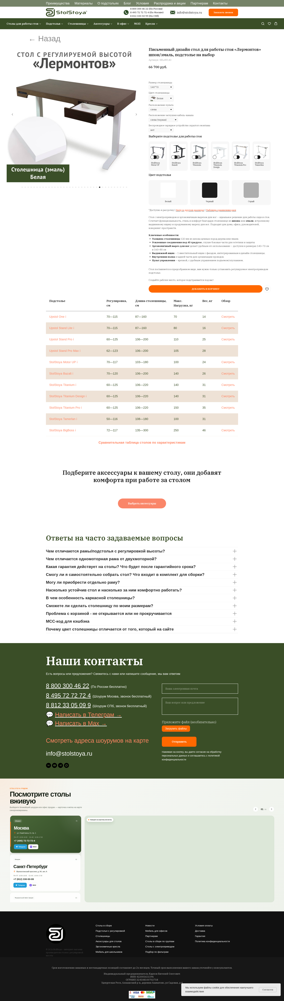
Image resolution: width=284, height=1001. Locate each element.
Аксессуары (101, 23)
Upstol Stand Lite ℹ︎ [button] (61, 328)
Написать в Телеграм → (88, 714)
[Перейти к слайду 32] (114, 187)
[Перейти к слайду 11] (52, 187)
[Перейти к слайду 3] (28, 187)
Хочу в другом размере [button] (190, 210)
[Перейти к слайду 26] (96, 187)
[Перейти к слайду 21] (81, 187)
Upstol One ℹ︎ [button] (57, 316)
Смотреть (228, 339)
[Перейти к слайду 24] (90, 187)
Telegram (22, 847)
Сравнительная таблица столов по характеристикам (142, 442)
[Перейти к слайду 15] (64, 187)
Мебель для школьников (109, 952)
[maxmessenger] (66, 765)
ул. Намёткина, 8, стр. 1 (26, 833)
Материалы (84, 3)
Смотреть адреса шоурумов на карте (97, 740)
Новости (150, 925)
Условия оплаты (204, 925)
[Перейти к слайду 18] (72, 187)
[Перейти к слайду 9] (46, 187)
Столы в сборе (104, 925)
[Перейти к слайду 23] (87, 187)
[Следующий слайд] (136, 114)
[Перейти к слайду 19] (75, 187)
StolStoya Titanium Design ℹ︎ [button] (68, 396)
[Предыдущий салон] (255, 809)
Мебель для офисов (156, 931)
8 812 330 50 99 (139, 15)
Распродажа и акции (170, 3)
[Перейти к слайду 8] (43, 187)
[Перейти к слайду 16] (67, 187)
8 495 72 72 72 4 (139, 12)
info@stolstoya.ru (189, 12)
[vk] (48, 765)
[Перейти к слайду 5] (34, 187)
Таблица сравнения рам (221, 210)
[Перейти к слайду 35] (123, 187)
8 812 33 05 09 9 (68, 705)
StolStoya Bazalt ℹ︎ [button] (61, 373)
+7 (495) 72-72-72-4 (24, 840)
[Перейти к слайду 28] (102, 187)
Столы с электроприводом (159, 946)
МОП (137, 23)
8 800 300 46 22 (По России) (146, 8)
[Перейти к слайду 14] (61, 187)
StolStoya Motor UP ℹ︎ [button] (63, 362)
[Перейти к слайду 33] (117, 187)
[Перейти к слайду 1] (22, 187)
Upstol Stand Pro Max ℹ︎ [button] (64, 350)
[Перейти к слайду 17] (70, 187)
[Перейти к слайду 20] (78, 187)
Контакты (220, 3)
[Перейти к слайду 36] (126, 187)
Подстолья (53, 23)
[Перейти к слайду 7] (40, 187)
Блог (127, 3)
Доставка (200, 931)
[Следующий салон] (271, 809)
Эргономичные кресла (108, 946)
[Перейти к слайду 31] (111, 187)
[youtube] (54, 765)
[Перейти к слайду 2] (25, 187)
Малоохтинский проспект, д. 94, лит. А (31, 872)
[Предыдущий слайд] (12, 114)
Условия (142, 3)
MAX (33, 847)
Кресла (150, 23)
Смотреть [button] (228, 316)
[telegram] (60, 765)
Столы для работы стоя (22, 23)
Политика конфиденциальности (212, 941)
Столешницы (77, 23)
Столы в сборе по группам (159, 941)
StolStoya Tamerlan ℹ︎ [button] (63, 419)
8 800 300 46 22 (67, 685)
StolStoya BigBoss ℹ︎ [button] (62, 430)
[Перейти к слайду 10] (49, 187)
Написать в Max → (81, 723)
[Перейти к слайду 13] (58, 187)
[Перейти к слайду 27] (99, 187)
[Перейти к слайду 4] (31, 187)
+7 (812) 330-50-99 (23, 879)
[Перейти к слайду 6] (37, 187)
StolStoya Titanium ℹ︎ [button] (62, 385)
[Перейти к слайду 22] (84, 187)
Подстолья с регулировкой (110, 931)
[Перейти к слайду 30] (108, 187)
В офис (121, 23)
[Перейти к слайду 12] (55, 187)
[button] (262, 23)
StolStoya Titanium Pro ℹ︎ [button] (65, 407)
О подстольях (108, 3)
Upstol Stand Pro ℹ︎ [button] (61, 339)
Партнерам (199, 3)
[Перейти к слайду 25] (93, 187)
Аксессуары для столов (108, 941)
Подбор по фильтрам (156, 952)
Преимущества (58, 3)
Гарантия (200, 936)
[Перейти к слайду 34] (120, 187)
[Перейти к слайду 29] (105, 187)
